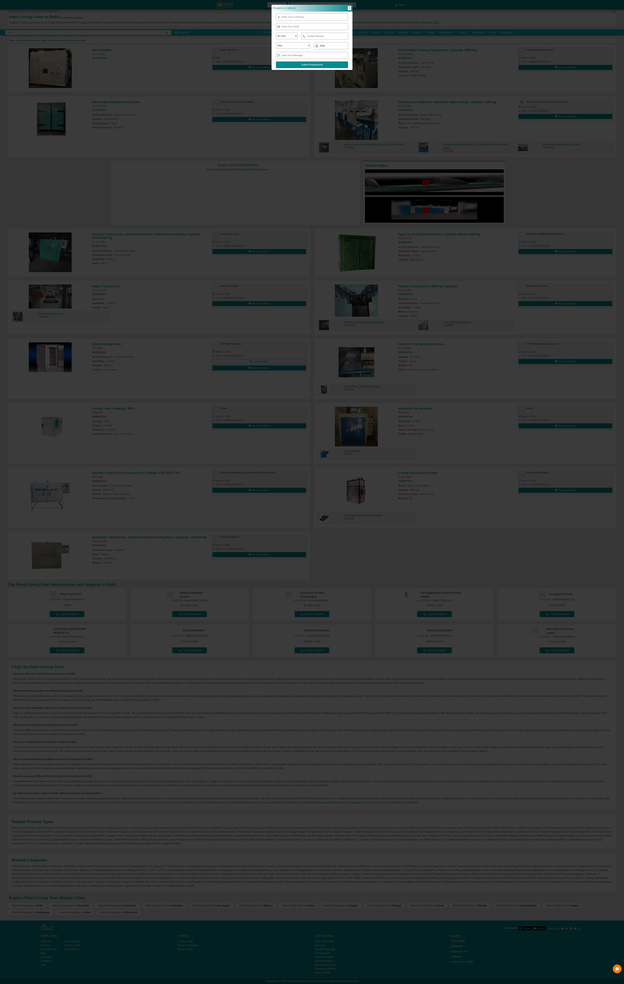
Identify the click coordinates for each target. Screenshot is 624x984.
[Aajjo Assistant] (617, 968)
